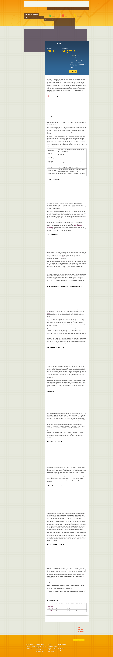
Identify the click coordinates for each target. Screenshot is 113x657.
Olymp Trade (51, 608)
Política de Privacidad (30, 646)
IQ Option (50, 610)
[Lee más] (78, 640)
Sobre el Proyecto (29, 644)
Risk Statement (29, 648)
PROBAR (73, 71)
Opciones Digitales (40, 649)
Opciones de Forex (40, 651)
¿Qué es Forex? (51, 651)
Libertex (60, 651)
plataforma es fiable (60, 257)
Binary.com (50, 606)
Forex (48, 313)
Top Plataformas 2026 (52, 646)
